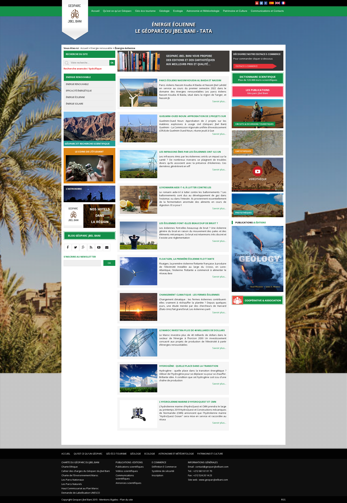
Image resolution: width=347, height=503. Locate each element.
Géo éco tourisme (145, 10)
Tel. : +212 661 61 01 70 (200, 471)
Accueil (95, 10)
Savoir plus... (219, 101)
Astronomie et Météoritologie (203, 10)
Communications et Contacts (267, 10)
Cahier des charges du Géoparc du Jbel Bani (85, 471)
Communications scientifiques (125, 477)
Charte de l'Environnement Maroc (79, 475)
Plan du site (126, 499)
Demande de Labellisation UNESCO (80, 492)
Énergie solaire (74, 103)
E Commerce (159, 462)
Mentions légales (108, 499)
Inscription (157, 475)
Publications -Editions (129, 462)
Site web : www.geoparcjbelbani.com (208, 479)
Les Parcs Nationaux (72, 479)
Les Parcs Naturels (71, 484)
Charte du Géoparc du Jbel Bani (80, 462)
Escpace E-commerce (247, 66)
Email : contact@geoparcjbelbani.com (208, 466)
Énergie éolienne (75, 97)
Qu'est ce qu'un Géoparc (117, 10)
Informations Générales (203, 462)
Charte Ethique (69, 466)
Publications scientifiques (130, 466)
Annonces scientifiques (128, 483)
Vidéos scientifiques (127, 471)
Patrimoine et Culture (235, 10)
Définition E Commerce (164, 466)
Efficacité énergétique (79, 90)
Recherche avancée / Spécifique (83, 68)
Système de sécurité (163, 471)
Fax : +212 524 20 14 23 (200, 475)
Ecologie (178, 10)
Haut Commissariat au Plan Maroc (79, 488)
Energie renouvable (101, 48)
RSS (283, 499)
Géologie (164, 10)
